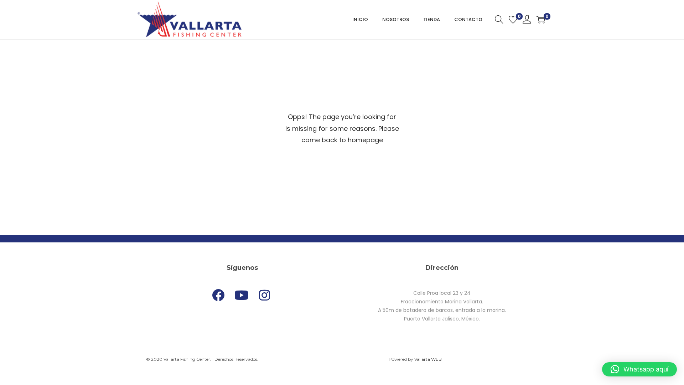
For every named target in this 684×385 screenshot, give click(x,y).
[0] (513, 19)
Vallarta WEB (428, 359)
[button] (639, 369)
